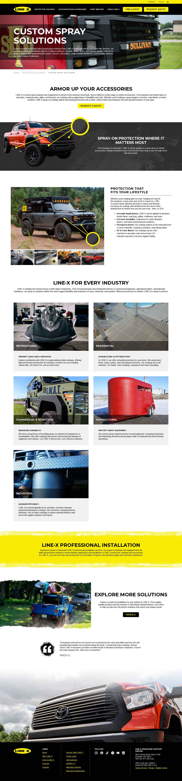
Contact (151, 2)
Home (16, 72)
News (44, 753)
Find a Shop (132, 9)
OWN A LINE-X (113, 9)
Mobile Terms (161, 768)
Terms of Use (141, 768)
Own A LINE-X (48, 760)
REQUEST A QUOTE (91, 106)
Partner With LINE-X (74, 753)
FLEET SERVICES (97, 9)
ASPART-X (70, 764)
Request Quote (156, 9)
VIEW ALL (131, 615)
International (71, 760)
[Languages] (167, 2)
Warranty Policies (73, 767)
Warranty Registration (75, 771)
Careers (45, 764)
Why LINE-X (47, 756)
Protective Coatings (34, 72)
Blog (161, 2)
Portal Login (71, 756)
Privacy (151, 768)
